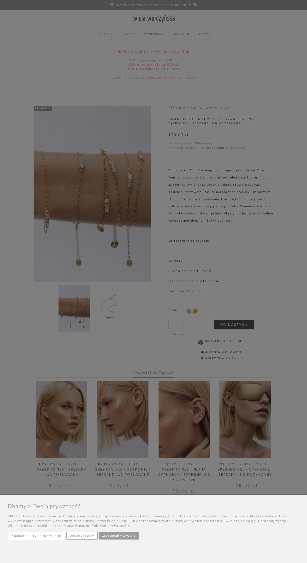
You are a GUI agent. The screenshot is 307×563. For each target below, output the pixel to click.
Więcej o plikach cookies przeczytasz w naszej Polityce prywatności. (69, 525)
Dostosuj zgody (82, 535)
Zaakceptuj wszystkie (119, 535)
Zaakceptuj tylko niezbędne (36, 536)
